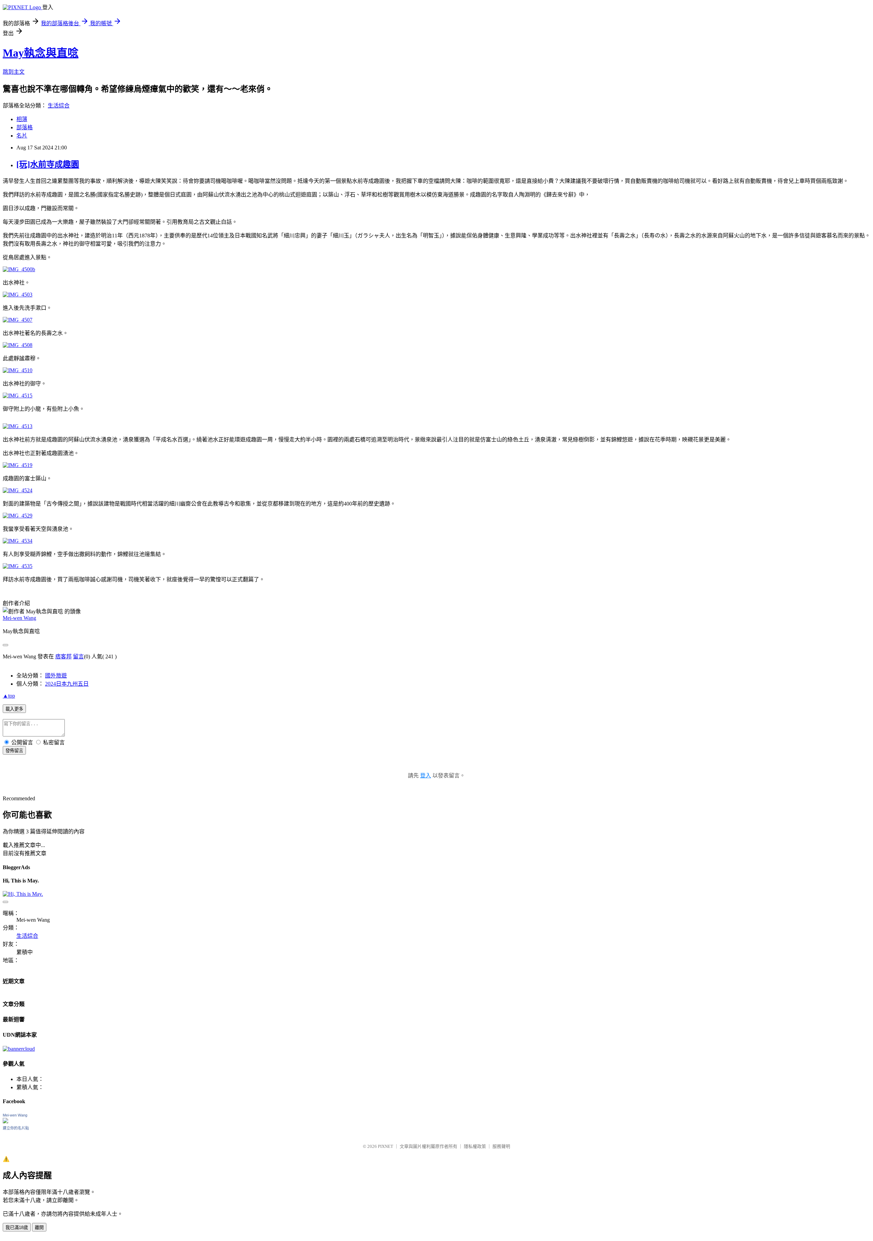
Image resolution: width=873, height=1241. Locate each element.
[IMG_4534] (17, 541)
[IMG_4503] (17, 294)
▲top (9, 696)
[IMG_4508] (17, 345)
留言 (78, 656)
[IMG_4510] (17, 370)
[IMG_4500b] (19, 269)
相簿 (21, 119)
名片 (21, 135)
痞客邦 (63, 656)
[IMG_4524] (17, 490)
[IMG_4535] (17, 566)
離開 (39, 1227)
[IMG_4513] (17, 426)
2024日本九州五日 (67, 684)
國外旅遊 (56, 675)
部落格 (24, 127)
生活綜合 (59, 105)
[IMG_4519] (17, 465)
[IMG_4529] (17, 516)
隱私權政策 (475, 1146)
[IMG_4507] (17, 320)
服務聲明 (501, 1146)
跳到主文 (14, 72)
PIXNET (385, 1146)
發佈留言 (14, 750)
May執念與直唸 (40, 53)
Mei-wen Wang (19, 618)
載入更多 (14, 709)
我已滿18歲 (16, 1227)
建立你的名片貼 (16, 1128)
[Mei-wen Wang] (5, 1121)
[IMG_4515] (17, 395)
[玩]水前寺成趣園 (47, 164)
